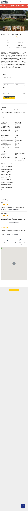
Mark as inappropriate (14, 209)
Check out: (5, 87)
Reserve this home (14, 290)
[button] (14, 263)
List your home (19, 2)
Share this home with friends (20, 243)
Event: (4, 74)
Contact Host (7, 243)
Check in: (5, 82)
